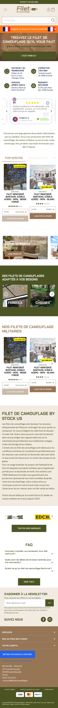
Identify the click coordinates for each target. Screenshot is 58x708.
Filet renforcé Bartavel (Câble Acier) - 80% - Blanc (42, 197)
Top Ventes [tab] (14, 158)
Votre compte (10, 645)
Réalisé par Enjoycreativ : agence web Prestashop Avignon (28, 703)
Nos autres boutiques (14, 639)
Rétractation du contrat (17, 654)
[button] (51, 190)
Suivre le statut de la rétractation (17, 661)
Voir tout (29, 582)
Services (7, 632)
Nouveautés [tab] (38, 158)
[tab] (29, 552)
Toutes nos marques (29, 528)
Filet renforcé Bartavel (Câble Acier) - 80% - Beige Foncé (15, 198)
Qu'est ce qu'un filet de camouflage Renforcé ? (28, 568)
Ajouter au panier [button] (15, 218)
